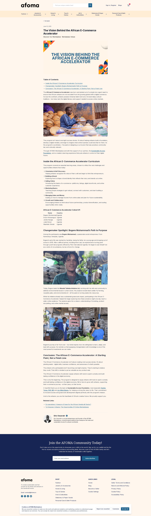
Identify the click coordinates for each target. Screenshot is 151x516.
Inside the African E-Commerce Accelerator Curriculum (63, 83)
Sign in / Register (111, 5)
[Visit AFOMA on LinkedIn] (28, 496)
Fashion (23, 14)
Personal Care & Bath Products (118, 14)
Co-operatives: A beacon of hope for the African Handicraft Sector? (68, 404)
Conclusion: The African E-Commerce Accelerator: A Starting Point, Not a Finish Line (73, 88)
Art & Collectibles (80, 14)
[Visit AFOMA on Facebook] (22, 496)
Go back (47, 21)
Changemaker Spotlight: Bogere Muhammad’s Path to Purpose (66, 86)
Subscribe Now (90, 458)
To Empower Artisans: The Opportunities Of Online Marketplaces (67, 407)
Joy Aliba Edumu (63, 390)
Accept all (125, 509)
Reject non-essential (103, 509)
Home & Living (53, 14)
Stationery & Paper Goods (97, 14)
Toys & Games (66, 14)
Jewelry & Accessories (37, 14)
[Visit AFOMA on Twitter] (25, 496)
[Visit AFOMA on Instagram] (31, 496)
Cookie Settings (93, 492)
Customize (116, 509)
